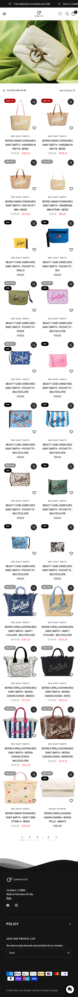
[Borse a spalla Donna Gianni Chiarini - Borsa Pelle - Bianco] (57, 787)
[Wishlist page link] (60, 14)
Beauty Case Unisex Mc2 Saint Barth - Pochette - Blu (57, 266)
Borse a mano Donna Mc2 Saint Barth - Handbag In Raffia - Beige (20, 145)
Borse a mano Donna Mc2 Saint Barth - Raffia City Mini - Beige (20, 205)
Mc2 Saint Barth (20, 136)
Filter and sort (16, 90)
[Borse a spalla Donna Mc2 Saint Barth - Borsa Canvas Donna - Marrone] (57, 722)
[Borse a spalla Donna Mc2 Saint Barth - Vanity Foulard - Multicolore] (20, 601)
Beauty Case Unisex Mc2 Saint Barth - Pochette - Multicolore (57, 327)
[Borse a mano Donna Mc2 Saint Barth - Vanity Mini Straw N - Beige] (20, 787)
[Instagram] (19, 905)
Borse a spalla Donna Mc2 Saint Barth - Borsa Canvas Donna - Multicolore (20, 754)
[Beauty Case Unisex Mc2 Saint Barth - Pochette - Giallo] (20, 236)
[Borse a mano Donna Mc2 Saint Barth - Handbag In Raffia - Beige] (20, 115)
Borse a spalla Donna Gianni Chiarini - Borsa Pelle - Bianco (57, 817)
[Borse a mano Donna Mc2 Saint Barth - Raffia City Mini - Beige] (20, 175)
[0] (72, 14)
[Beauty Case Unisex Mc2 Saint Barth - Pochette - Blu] (57, 236)
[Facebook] (10, 905)
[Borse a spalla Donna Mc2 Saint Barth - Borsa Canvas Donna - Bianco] (20, 662)
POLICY (12, 923)
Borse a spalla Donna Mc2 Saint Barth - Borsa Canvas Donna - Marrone (57, 752)
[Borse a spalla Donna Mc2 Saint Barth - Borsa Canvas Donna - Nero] (57, 662)
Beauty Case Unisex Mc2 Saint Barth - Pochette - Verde (20, 327)
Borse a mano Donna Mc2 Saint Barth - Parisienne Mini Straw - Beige (57, 205)
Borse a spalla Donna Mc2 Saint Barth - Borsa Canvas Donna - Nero (57, 692)
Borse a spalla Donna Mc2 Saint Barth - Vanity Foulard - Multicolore (20, 631)
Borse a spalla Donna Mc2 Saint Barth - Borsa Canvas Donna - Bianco (20, 692)
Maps (8, 898)
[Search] (67, 14)
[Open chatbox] (70, 989)
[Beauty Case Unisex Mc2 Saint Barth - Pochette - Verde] (20, 297)
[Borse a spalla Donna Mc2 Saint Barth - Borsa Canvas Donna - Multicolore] (20, 722)
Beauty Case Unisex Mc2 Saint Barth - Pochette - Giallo (20, 266)
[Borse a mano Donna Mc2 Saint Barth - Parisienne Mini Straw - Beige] (57, 175)
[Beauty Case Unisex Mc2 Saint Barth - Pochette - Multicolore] (57, 297)
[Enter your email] (68, 953)
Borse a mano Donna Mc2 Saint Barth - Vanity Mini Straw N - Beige (20, 817)
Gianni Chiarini (57, 809)
